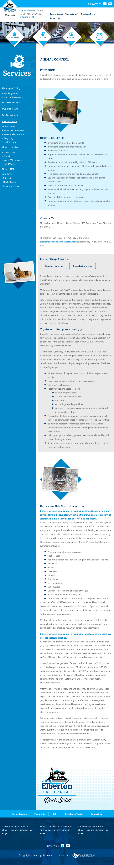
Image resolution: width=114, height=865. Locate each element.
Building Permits (11, 93)
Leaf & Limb (9, 142)
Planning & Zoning (11, 88)
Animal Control (9, 121)
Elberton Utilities (10, 147)
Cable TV (7, 174)
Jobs (77, 14)
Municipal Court (10, 108)
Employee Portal (88, 14)
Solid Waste (9, 163)
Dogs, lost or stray (82, 265)
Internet (7, 178)
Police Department (11, 102)
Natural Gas (9, 152)
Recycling (8, 138)
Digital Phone (9, 181)
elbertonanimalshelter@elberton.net (57, 241)
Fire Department (10, 115)
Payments (69, 14)
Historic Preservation (13, 97)
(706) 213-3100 (26, 16)
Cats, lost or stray (54, 265)
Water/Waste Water (13, 160)
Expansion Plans (11, 185)
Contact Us (55, 18)
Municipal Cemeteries (14, 130)
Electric (7, 156)
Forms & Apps (56, 14)
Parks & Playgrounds (13, 134)
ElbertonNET (8, 169)
